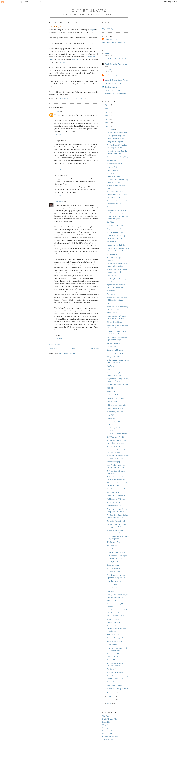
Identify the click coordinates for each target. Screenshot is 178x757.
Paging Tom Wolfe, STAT (116, 356)
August (109, 703)
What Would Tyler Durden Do (116, 58)
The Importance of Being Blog (117, 157)
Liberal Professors (113, 619)
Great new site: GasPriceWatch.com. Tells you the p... (116, 628)
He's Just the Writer (113, 446)
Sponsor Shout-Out (113, 622)
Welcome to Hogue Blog (115, 232)
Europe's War (111, 346)
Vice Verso (110, 366)
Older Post (95, 348)
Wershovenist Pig (111, 74)
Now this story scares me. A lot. (118, 384)
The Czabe (106, 716)
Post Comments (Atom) (66, 353)
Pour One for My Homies (115, 398)
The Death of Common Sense (115, 93)
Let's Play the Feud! (113, 343)
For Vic (109, 303)
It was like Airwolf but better (117, 489)
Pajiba (107, 53)
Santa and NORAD (113, 197)
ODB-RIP (110, 388)
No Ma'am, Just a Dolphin (115, 437)
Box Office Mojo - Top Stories (116, 64)
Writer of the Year (113, 254)
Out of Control (112, 584)
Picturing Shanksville (114, 660)
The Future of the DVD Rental (117, 434)
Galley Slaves (89, 10)
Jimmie (56, 111)
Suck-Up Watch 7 (113, 401)
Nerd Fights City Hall (114, 568)
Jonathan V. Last (112, 39)
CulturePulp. (110, 69)
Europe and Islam (113, 565)
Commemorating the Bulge (116, 552)
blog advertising (107, 28)
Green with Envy (112, 241)
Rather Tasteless (112, 312)
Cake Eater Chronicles (110, 736)
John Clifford (58, 201)
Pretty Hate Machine (114, 581)
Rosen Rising (111, 290)
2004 (107, 126)
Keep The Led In (112, 275)
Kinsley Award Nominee (115, 350)
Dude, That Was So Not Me (116, 521)
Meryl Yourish (107, 725)
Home (74, 348)
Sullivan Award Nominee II (116, 405)
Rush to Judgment (113, 492)
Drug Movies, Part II (114, 229)
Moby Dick (110, 415)
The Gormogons (111, 87)
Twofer (109, 369)
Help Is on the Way (113, 542)
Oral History (111, 222)
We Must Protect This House (116, 499)
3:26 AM (58, 338)
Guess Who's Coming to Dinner (117, 688)
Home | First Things (112, 90)
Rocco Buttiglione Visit (115, 411)
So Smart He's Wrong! (114, 572)
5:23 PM (58, 195)
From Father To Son (114, 588)
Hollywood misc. (112, 545)
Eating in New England (115, 141)
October (110, 696)
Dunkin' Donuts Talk (109, 719)
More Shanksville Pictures (115, 616)
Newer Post (53, 348)
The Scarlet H (111, 669)
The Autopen (111, 294)
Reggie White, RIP (113, 170)
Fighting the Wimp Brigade (116, 495)
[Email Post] (84, 98)
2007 (107, 115)
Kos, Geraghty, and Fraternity (117, 132)
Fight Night (111, 591)
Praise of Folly (107, 731)
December (110, 129)
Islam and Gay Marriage (115, 672)
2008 (107, 112)
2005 (107, 122)
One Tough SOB (112, 561)
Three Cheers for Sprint (115, 353)
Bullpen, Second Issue (114, 322)
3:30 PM (58, 169)
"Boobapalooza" (112, 682)
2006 (107, 119)
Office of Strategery (113, 461)
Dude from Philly (108, 734)
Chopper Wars (111, 418)
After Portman (111, 600)
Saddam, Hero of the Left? (116, 245)
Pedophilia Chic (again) (115, 638)
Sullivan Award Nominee (115, 408)
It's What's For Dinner (114, 685)
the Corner (62, 62)
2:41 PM (58, 135)
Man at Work (111, 549)
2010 (107, 105)
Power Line (106, 722)
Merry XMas (111, 391)
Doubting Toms (112, 160)
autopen (92, 29)
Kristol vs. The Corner (114, 395)
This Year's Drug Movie (115, 225)
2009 (107, 108)
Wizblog (105, 728)
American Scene (107, 739)
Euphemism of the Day (114, 505)
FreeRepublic (76, 59)
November (111, 693)
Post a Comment (54, 344)
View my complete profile (113, 43)
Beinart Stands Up (113, 634)
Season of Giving (112, 167)
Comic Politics (112, 644)
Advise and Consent (113, 502)
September (111, 700)
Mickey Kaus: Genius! (114, 163)
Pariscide (110, 207)
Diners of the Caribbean (115, 641)
